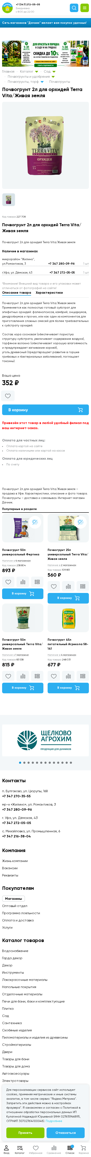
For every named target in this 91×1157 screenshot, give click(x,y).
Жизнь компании (15, 861)
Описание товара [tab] (16, 293)
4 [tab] (33, 763)
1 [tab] (20, 763)
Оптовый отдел (14, 906)
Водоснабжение (15, 951)
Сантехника (12, 1023)
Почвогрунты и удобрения (29, 76)
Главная (8, 71)
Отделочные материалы (22, 994)
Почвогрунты (59, 82)
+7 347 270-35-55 (16, 796)
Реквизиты (10, 875)
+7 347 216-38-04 (16, 836)
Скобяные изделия (17, 1030)
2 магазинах (62, 565)
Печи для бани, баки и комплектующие (33, 1001)
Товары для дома (16, 1066)
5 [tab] (37, 763)
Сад (47, 71)
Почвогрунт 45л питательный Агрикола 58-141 (68, 644)
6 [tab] (41, 763)
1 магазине (15, 654)
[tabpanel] (45, 740)
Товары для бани (15, 1059)
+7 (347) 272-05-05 (28, 4)
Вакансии (10, 868)
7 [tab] (45, 763)
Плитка (8, 1009)
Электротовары (15, 1081)
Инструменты (13, 972)
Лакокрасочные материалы (24, 980)
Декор (7, 965)
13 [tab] (71, 763)
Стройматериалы (16, 1045)
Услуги (7, 927)
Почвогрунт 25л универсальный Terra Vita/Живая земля (68, 554)
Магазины (13, 899)
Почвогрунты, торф (24, 82)
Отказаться (65, 1133)
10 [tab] (58, 763)
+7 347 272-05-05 (62, 272)
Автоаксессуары (15, 1073)
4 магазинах (16, 560)
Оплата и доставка (18, 920)
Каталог (27, 71)
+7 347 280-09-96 (61, 263)
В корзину (18, 409)
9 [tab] (54, 763)
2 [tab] (24, 763)
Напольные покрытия (19, 987)
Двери (7, 1052)
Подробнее (54, 1121)
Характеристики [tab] (49, 293)
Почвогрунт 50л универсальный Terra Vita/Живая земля (22, 644)
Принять (25, 1133)
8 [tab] (50, 763)
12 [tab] (67, 763)
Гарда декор (12, 958)
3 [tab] (29, 763)
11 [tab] (62, 763)
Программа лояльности (21, 913)
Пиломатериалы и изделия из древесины (35, 1037)
